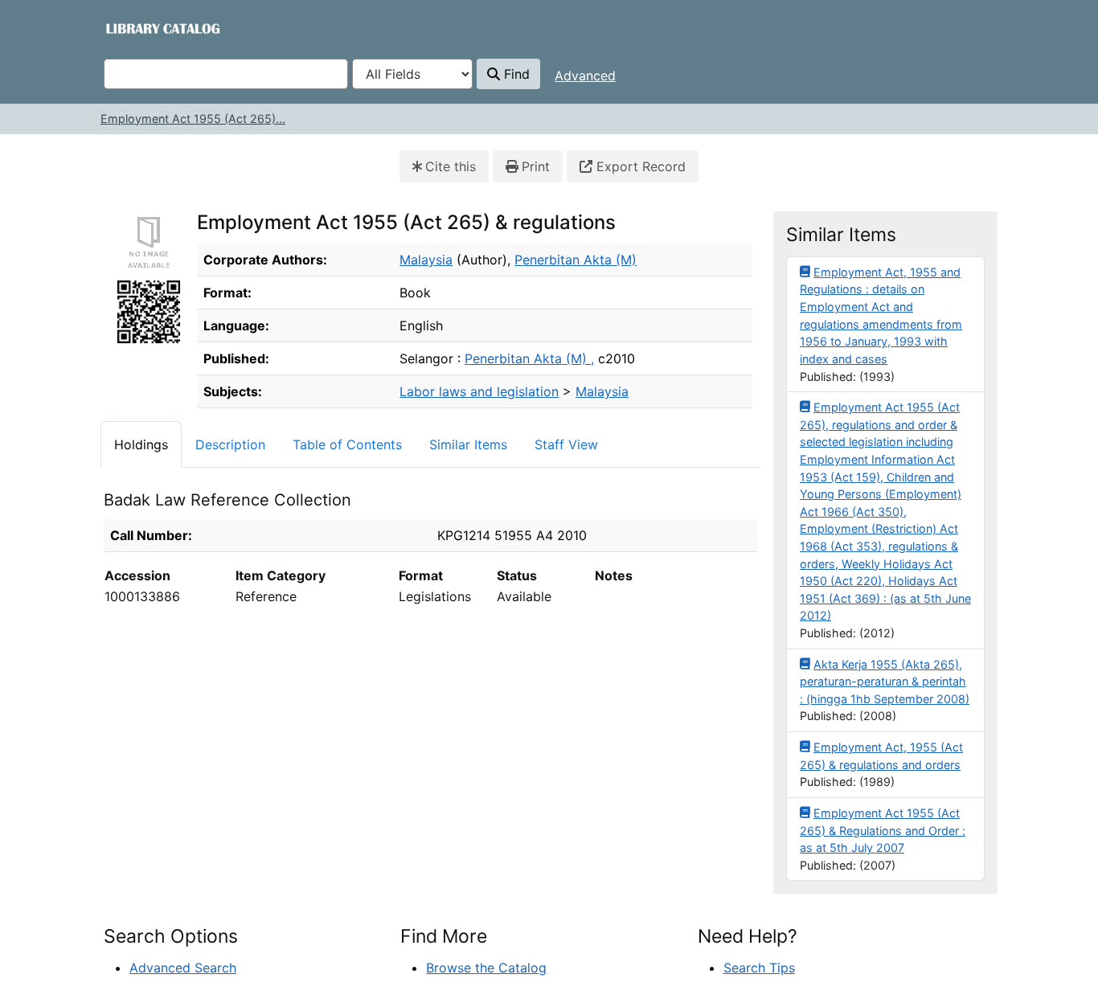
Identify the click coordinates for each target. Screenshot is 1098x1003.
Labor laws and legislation (479, 391)
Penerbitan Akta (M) (575, 260)
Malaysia (426, 260)
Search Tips (759, 968)
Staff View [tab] (566, 444)
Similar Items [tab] (468, 444)
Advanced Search (182, 968)
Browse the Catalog (486, 968)
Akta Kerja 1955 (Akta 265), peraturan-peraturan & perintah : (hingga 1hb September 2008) (884, 681)
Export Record (639, 166)
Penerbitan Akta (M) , (529, 358)
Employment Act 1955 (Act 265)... (192, 118)
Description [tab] (230, 444)
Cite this (450, 166)
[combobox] (226, 74)
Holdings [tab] (141, 444)
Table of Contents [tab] (347, 444)
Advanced (585, 76)
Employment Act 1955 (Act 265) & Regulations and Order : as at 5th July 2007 (882, 830)
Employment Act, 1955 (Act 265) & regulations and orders (881, 756)
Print (536, 166)
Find (515, 74)
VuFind (132, 28)
